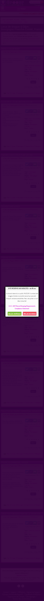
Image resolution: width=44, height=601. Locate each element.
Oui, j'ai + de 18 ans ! (14, 314)
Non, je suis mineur (30, 314)
